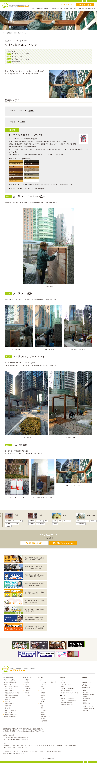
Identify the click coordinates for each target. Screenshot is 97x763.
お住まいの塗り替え (37, 8)
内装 (16, 515)
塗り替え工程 (7, 684)
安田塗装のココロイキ (88, 694)
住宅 (64, 515)
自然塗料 (27, 686)
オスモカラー (64, 686)
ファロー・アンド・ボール (67, 688)
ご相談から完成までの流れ (11, 714)
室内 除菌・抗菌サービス (67, 705)
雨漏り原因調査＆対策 (66, 702)
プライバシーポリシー (88, 708)
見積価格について (9, 703)
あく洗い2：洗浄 (15, 56)
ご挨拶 (84, 690)
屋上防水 (93, 521)
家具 (17, 523)
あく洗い (16, 40)
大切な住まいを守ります (10, 680)
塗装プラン (47, 8)
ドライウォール (28, 693)
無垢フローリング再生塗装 (67, 698)
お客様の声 (81, 8)
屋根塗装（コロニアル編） (12, 695)
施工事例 (66, 8)
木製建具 (8, 526)
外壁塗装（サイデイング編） (12, 693)
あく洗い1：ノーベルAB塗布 (18, 54)
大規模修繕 (90, 515)
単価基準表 (8, 706)
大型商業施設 (80, 523)
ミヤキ (31, 111)
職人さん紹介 (86, 692)
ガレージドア (40, 523)
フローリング (9, 523)
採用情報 (85, 701)
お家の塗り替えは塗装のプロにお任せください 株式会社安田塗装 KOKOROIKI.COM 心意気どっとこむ (15, 6)
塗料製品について (9, 690)
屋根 (60, 521)
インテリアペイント (30, 695)
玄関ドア (32, 523)
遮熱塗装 (7, 699)
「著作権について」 (13, 753)
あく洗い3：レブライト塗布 (18, 59)
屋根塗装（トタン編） (10, 697)
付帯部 (55, 523)
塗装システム (11, 51)
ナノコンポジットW (66, 684)
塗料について (28, 684)
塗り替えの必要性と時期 (10, 682)
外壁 (55, 521)
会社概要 (85, 696)
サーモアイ (63, 682)
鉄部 (46, 521)
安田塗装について (90, 8)
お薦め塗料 (73, 8)
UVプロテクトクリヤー (67, 690)
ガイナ (62, 680)
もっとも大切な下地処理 (11, 686)
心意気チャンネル (86, 682)
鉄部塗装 (27, 680)
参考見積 (7, 708)
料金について (7, 701)
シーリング (67, 521)
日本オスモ (37, 135)
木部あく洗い (28, 688)
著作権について (87, 710)
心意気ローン (8, 712)
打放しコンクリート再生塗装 (68, 700)
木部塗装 (27, 682)
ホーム (2, 33)
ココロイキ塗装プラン (10, 710)
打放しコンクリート (82, 521)
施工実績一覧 (86, 703)
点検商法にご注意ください (11, 716)
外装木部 (24, 40)
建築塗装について (57, 8)
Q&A (83, 680)
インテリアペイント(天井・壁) (13, 521)
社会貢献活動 (86, 698)
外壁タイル (27, 690)
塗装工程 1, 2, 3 (9, 688)
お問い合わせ (85, 685)
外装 (40, 515)
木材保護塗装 (14, 62)
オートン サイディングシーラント (69, 693)
